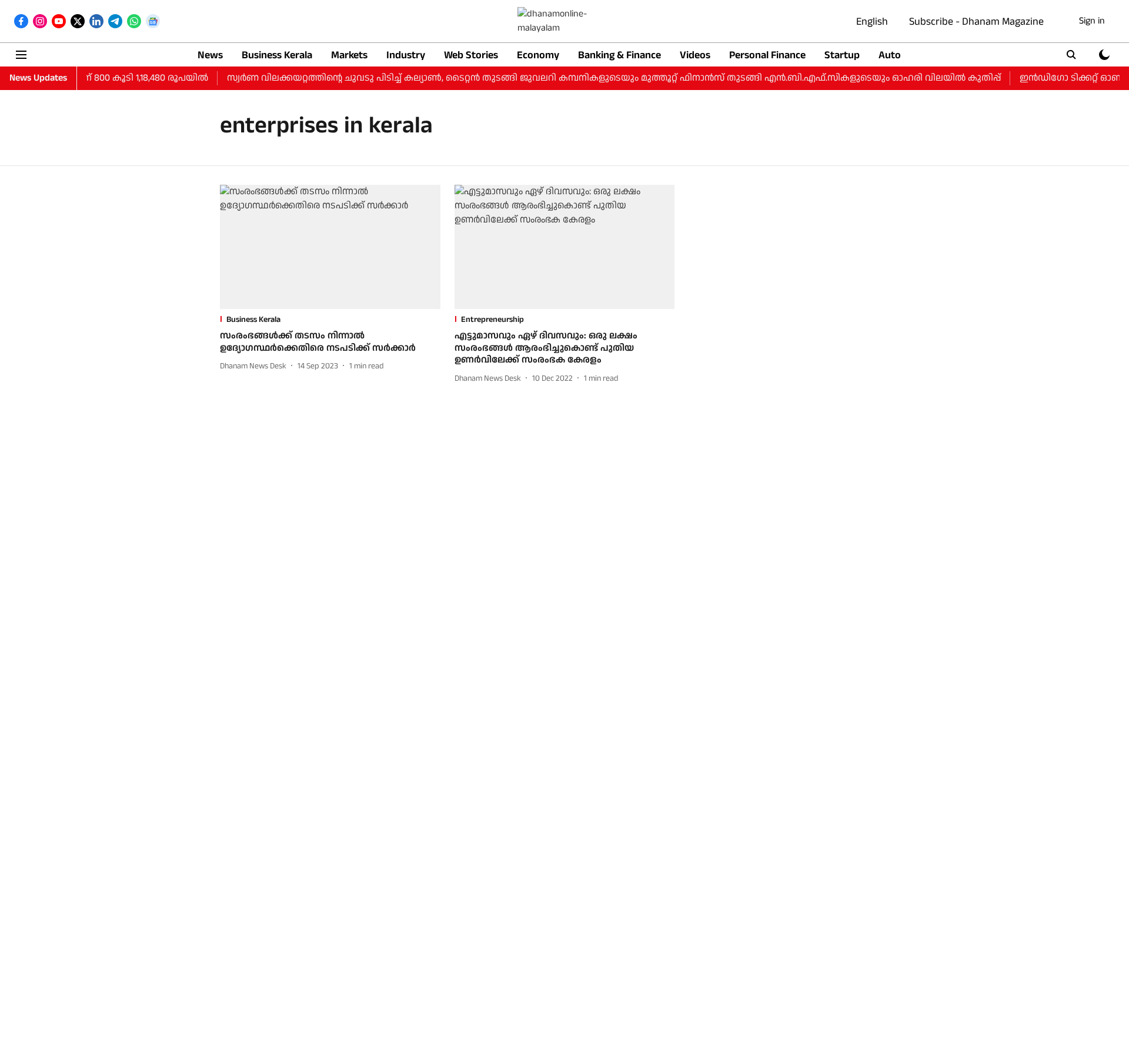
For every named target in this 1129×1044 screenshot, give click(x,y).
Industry (405, 55)
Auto (890, 55)
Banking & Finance (619, 55)
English (872, 21)
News (210, 55)
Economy (538, 55)
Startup (842, 55)
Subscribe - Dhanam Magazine (976, 21)
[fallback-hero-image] (330, 247)
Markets (349, 55)
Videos (695, 55)
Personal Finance (767, 55)
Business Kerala (277, 55)
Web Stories (471, 55)
